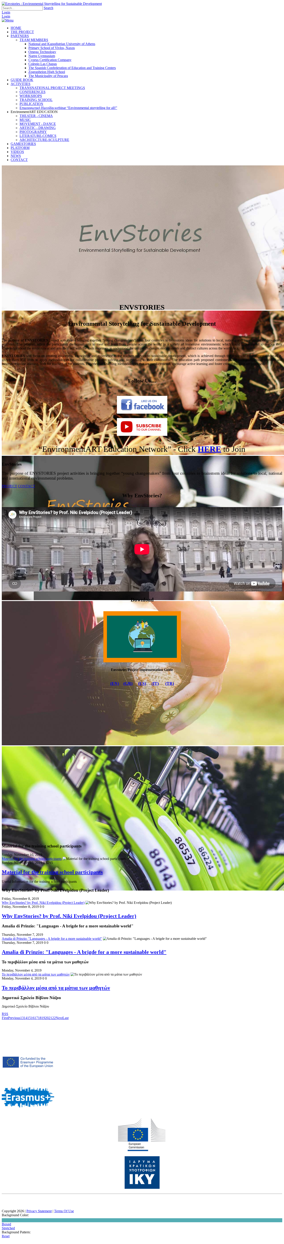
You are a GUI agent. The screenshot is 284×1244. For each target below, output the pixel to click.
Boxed (6, 1224)
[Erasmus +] (28, 1078)
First (5, 1018)
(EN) (114, 683)
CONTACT (26, 486)
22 (54, 1018)
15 (29, 1018)
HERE (209, 449)
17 (36, 1018)
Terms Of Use (64, 1211)
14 (25, 1018)
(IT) (155, 683)
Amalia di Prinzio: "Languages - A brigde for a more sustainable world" (52, 938)
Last (66, 1018)
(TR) (169, 683)
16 (32, 1018)
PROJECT (9, 486)
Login (6, 12)
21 (50, 1018)
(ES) (142, 683)
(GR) (127, 683)
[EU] (142, 1150)
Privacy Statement (39, 1211)
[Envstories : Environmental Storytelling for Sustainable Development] (52, 4)
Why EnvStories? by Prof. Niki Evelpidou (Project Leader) (43, 903)
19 (43, 1018)
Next (59, 1018)
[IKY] (142, 1188)
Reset (6, 1236)
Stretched (8, 1228)
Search (48, 8)
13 (22, 1018)
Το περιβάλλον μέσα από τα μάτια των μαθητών (36, 974)
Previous (14, 1018)
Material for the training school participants (32, 859)
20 (47, 1018)
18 (39, 1018)
